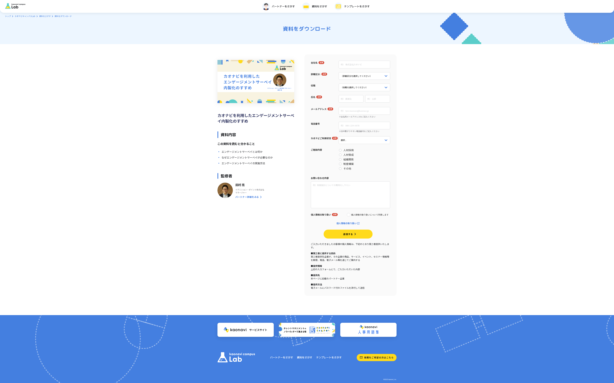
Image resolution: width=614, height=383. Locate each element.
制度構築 (348, 163)
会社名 (314, 62)
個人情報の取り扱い (321, 214)
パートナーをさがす (281, 357)
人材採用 (348, 150)
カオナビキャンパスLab (25, 16)
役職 (313, 85)
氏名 (313, 97)
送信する (348, 234)
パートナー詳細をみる (247, 196)
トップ (8, 16)
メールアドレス (319, 109)
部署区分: (315, 74)
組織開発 (348, 159)
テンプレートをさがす (329, 357)
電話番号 (315, 123)
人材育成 (348, 154)
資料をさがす (45, 16)
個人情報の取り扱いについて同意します (370, 214)
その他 (347, 168)
